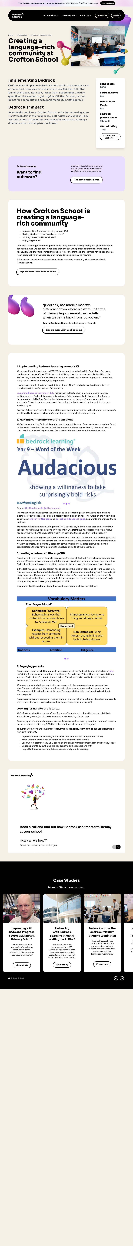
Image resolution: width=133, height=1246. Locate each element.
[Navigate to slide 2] (11, 978)
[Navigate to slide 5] (18, 978)
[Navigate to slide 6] (21, 978)
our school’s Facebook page (70, 519)
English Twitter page (40, 519)
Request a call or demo (86, 179)
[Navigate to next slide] (122, 978)
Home (10, 35)
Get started (108, 3)
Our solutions (49, 15)
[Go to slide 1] (64, 504)
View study (22, 965)
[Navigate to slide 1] (9, 978)
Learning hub (68, 15)
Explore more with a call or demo (38, 271)
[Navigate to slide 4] (16, 978)
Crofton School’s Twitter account (42, 508)
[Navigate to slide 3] (14, 978)
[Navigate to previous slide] (116, 978)
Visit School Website (109, 136)
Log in (116, 15)
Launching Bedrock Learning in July (35, 393)
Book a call (102, 15)
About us (84, 15)
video (111, 671)
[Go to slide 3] (69, 504)
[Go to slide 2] (66, 504)
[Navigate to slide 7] (23, 978)
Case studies (22, 35)
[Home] (18, 15)
